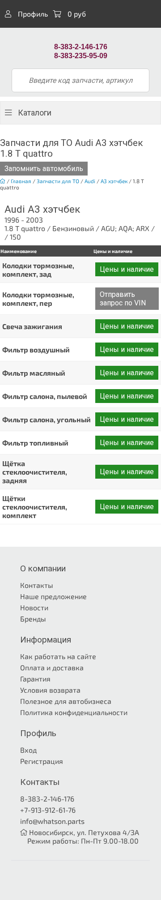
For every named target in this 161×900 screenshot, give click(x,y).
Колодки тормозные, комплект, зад (38, 269)
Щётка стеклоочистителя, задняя (34, 471)
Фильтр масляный (33, 373)
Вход (28, 750)
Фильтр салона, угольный (46, 419)
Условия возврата (50, 690)
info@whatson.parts (52, 821)
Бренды (33, 618)
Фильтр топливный (35, 442)
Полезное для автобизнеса (65, 701)
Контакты (36, 585)
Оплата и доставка (52, 667)
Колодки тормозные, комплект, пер (38, 298)
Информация (45, 639)
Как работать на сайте (58, 656)
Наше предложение (53, 596)
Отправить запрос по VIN (123, 298)
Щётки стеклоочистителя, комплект (34, 506)
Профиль (32, 13)
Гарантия (35, 678)
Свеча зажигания (32, 326)
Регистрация (41, 761)
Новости (34, 607)
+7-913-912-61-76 (48, 810)
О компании (43, 568)
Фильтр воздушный (36, 349)
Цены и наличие (127, 269)
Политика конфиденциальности (73, 712)
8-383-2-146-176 (47, 798)
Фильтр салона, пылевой (44, 396)
